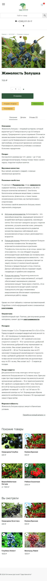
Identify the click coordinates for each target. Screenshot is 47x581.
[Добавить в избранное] (24, 89)
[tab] (13, 117)
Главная (4, 34)
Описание (13, 117)
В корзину (18, 96)
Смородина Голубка (10, 452)
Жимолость (37, 104)
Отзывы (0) (33, 117)
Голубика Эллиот (9, 551)
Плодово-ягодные (23, 34)
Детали (23, 117)
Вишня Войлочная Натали (9, 483)
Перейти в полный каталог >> (34, 415)
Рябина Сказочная (32, 482)
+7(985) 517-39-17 (25, 21)
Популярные (8, 109)
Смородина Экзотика (10, 521)
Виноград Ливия (31, 551)
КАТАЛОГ (12, 34)
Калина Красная (31, 452)
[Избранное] (23, 25)
